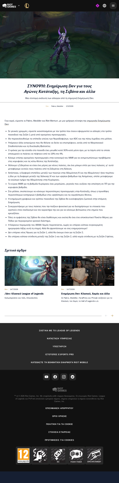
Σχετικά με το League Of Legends (59, 331)
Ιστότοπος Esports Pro (59, 354)
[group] (59, 283)
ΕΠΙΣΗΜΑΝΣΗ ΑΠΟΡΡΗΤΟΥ (59, 408)
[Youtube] (46, 377)
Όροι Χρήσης (59, 416)
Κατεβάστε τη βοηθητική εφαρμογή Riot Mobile (59, 362)
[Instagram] (64, 377)
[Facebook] (55, 377)
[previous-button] (106, 315)
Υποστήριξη (59, 346)
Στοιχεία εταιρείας (59, 432)
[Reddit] (72, 377)
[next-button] (112, 315)
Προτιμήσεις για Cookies (59, 440)
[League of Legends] (27, 6)
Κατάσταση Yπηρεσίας (59, 338)
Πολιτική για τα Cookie (59, 424)
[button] (47, 106)
